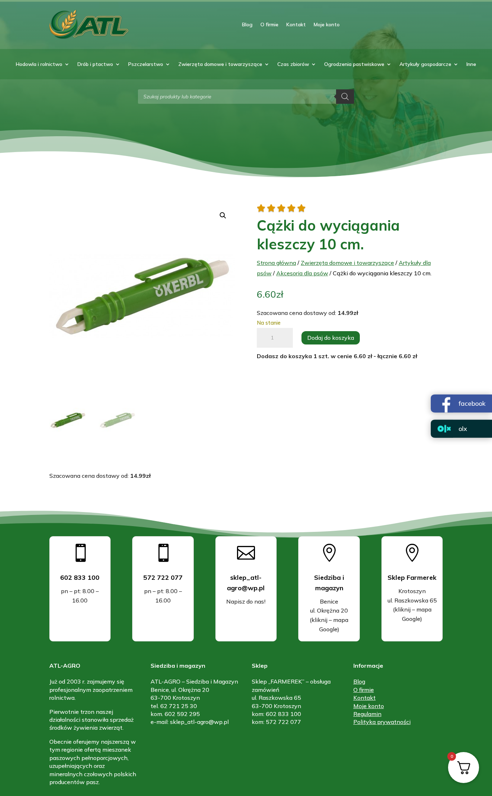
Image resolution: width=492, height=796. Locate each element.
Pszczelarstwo (145, 64)
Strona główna (276, 262)
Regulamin (367, 713)
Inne (471, 64)
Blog (247, 24)
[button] (222, 215)
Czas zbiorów (293, 64)
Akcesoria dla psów (302, 273)
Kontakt (296, 24)
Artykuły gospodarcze (425, 64)
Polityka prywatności (382, 721)
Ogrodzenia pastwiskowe (354, 64)
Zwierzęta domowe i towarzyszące (220, 64)
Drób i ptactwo (95, 64)
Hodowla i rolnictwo (39, 64)
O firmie (269, 24)
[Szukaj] (345, 96)
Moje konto (327, 24)
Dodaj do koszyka (330, 337)
